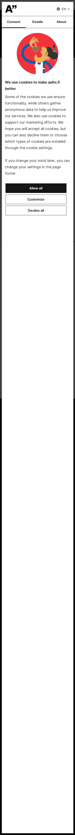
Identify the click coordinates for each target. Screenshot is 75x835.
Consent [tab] (13, 22)
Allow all (35, 188)
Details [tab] (37, 22)
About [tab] (61, 22)
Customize (35, 199)
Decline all (36, 210)
